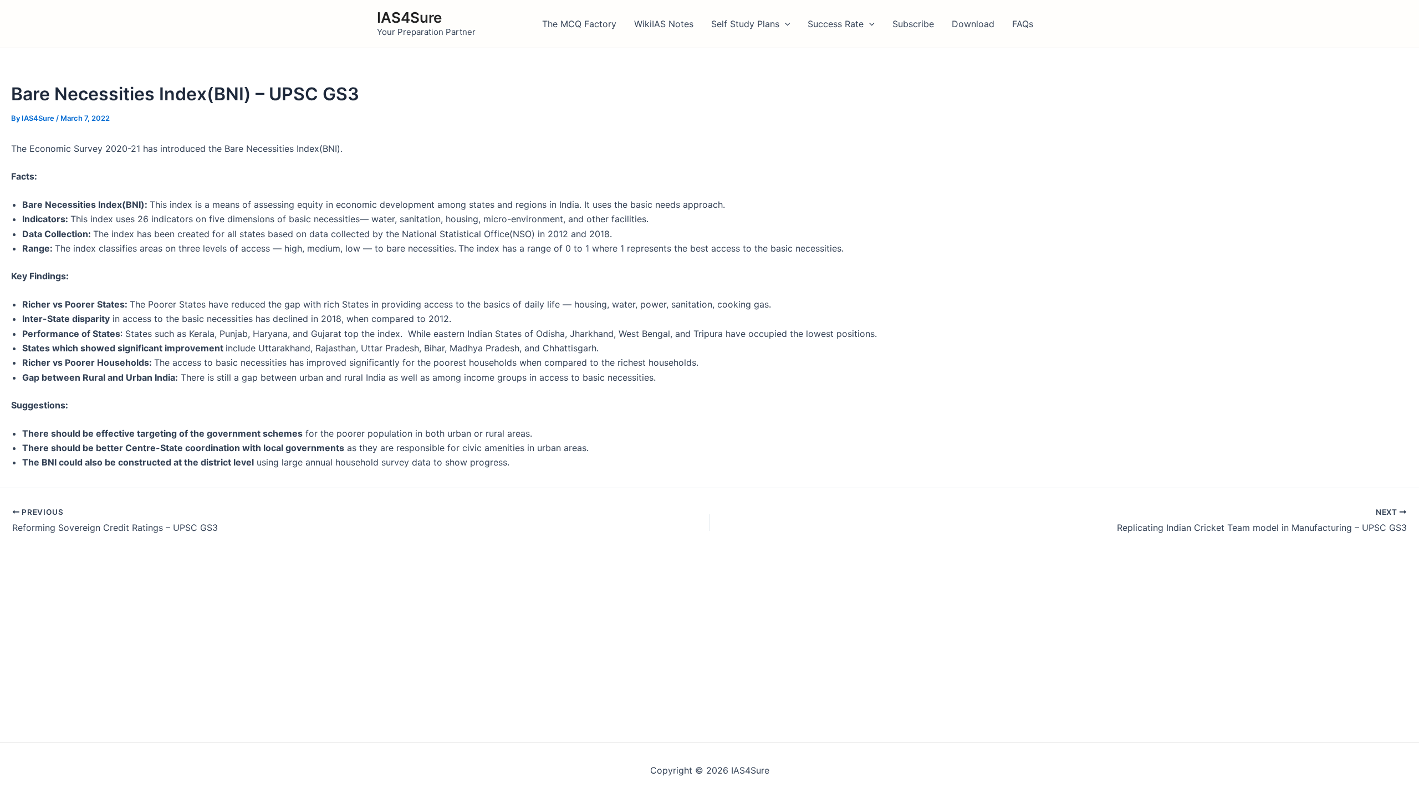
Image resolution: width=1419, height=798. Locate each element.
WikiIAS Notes (663, 23)
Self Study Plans (745, 23)
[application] (784, 24)
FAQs (1022, 23)
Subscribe (913, 23)
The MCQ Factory (579, 23)
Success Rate (836, 23)
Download (973, 23)
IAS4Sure (409, 17)
